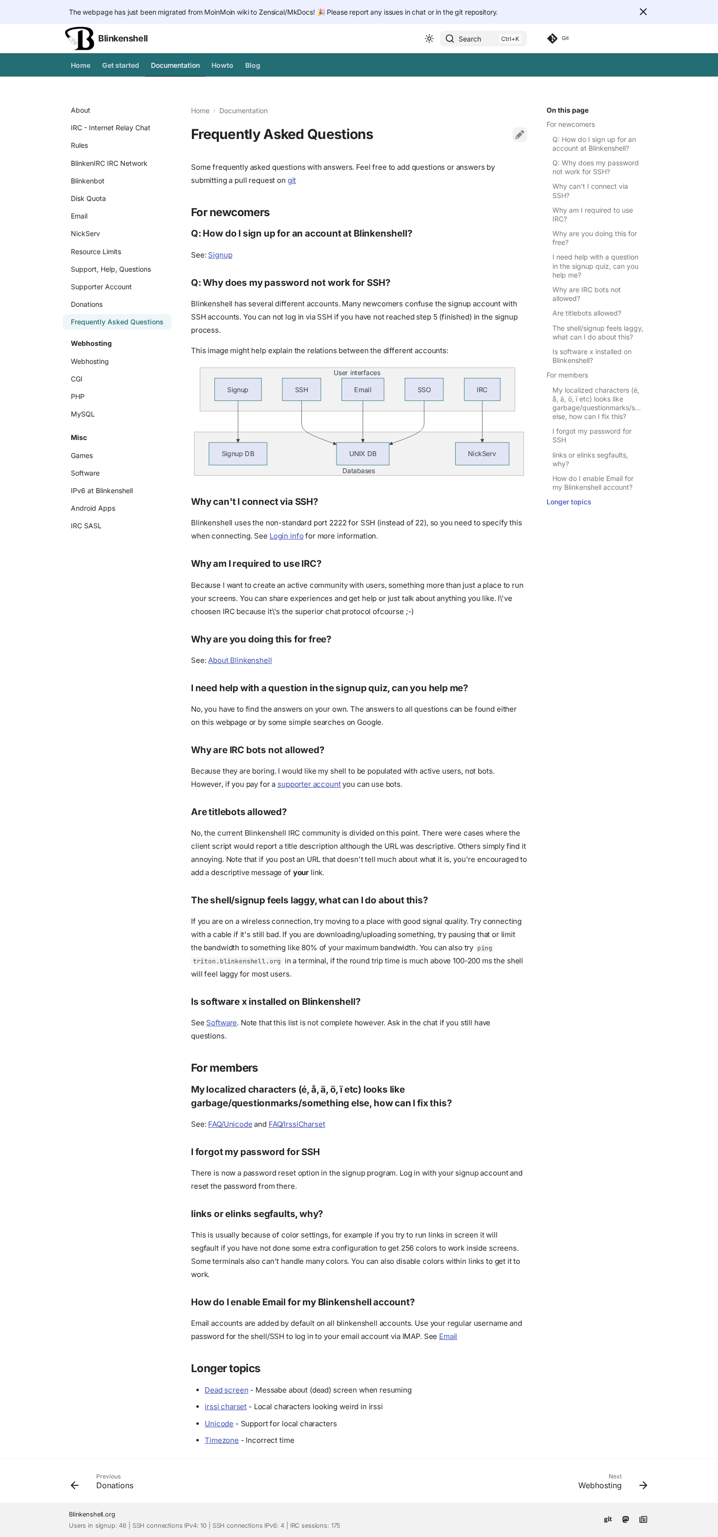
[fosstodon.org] (626, 1518)
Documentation (175, 65)
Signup (220, 254)
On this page (568, 110)
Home (80, 65)
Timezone (222, 1440)
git (292, 180)
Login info (287, 535)
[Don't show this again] (643, 12)
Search (470, 39)
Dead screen (226, 1390)
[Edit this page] (519, 134)
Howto (222, 65)
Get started (120, 65)
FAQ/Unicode (230, 1124)
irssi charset (226, 1406)
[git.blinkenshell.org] (608, 1518)
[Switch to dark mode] (429, 38)
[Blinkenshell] (79, 38)
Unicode (219, 1423)
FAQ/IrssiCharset (297, 1124)
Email (448, 1336)
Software (221, 1022)
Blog (252, 65)
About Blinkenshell (240, 660)
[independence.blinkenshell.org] (643, 1518)
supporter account (308, 784)
